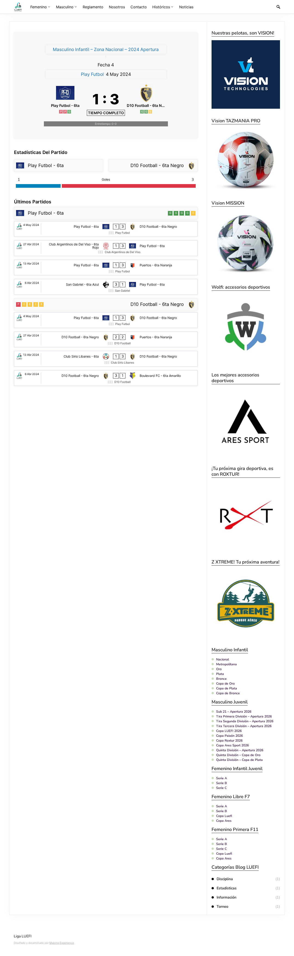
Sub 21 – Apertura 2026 (233, 711)
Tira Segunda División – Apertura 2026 (244, 721)
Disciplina (225, 879)
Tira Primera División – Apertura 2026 (244, 716)
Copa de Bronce (228, 693)
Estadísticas (227, 888)
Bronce (221, 679)
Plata (220, 674)
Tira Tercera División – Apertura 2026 (243, 726)
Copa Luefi (224, 816)
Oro (219, 669)
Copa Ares (224, 821)
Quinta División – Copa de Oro (238, 755)
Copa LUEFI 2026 (229, 731)
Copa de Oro (225, 683)
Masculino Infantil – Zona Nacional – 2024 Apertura (106, 49)
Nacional (222, 659)
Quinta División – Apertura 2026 (239, 750)
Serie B (221, 783)
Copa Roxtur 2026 (229, 740)
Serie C (221, 788)
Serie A (221, 778)
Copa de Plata (226, 688)
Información (226, 897)
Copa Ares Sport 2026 (232, 745)
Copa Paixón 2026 (229, 736)
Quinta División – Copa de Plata (239, 760)
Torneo (222, 906)
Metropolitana (226, 664)
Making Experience (61, 943)
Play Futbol (92, 74)
